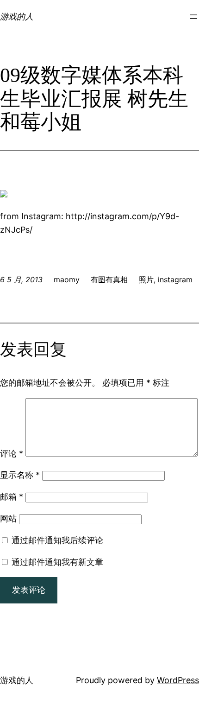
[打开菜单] (193, 16)
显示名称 (20, 475)
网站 (8, 518)
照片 (146, 279)
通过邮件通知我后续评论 (57, 540)
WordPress (178, 680)
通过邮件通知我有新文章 (57, 562)
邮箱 (11, 496)
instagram (175, 279)
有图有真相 (109, 279)
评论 (11, 453)
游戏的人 (16, 16)
